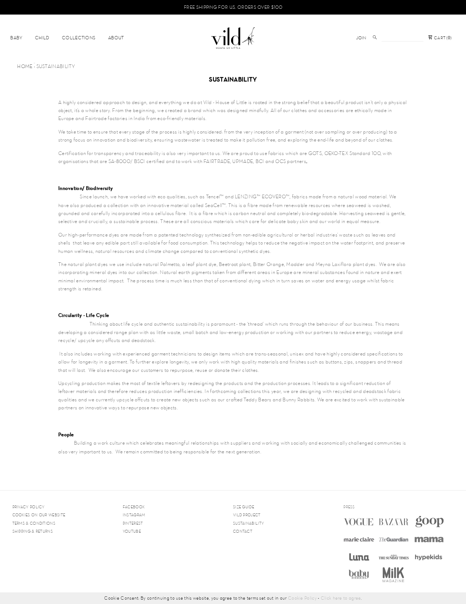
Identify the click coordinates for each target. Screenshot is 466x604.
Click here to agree (341, 598)
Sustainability (248, 523)
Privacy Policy (28, 506)
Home (24, 66)
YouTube (132, 531)
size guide (243, 506)
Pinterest (133, 523)
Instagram (134, 514)
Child (42, 37)
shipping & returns (32, 531)
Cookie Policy (302, 598)
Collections (78, 37)
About (116, 37)
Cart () (442, 37)
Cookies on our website (39, 514)
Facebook (134, 506)
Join (361, 37)
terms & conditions (33, 523)
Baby (16, 37)
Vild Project (247, 514)
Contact (242, 531)
